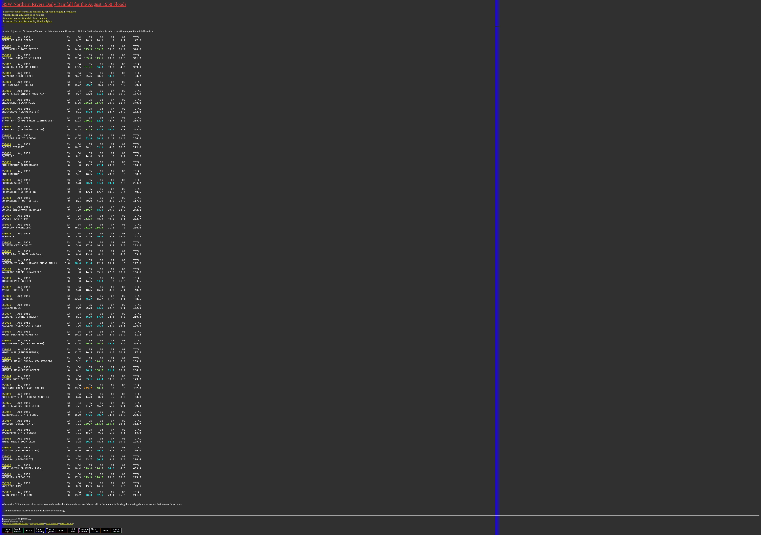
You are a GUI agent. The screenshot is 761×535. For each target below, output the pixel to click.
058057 (6, 447)
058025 (6, 402)
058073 (6, 188)
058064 (6, 81)
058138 (6, 269)
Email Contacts (52, 523)
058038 (6, 322)
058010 (6, 153)
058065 (6, 99)
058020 (6, 358)
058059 (6, 456)
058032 (6, 287)
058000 (6, 46)
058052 (6, 411)
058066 (6, 37)
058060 (6, 465)
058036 (6, 162)
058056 (6, 438)
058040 (6, 340)
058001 (6, 55)
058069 (6, 295)
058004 (6, 349)
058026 (6, 251)
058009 (6, 117)
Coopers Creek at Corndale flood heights (25, 17)
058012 (6, 492)
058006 (6, 108)
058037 (6, 313)
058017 (6, 215)
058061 (6, 474)
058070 (6, 385)
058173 (6, 429)
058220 (6, 483)
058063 (6, 144)
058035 (6, 304)
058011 (6, 171)
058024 (6, 242)
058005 (6, 90)
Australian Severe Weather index (15, 523)
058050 (6, 394)
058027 (6, 260)
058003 (6, 73)
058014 (6, 197)
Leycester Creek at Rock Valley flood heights (27, 21)
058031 (6, 278)
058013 (6, 180)
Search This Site (66, 523)
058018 (6, 224)
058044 (6, 376)
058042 (6, 367)
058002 (6, 64)
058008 (6, 135)
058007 (6, 126)
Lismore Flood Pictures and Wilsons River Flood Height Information (39, 11)
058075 (6, 233)
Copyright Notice (37, 523)
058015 (6, 206)
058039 (6, 331)
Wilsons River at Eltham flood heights (23, 14)
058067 (6, 420)
